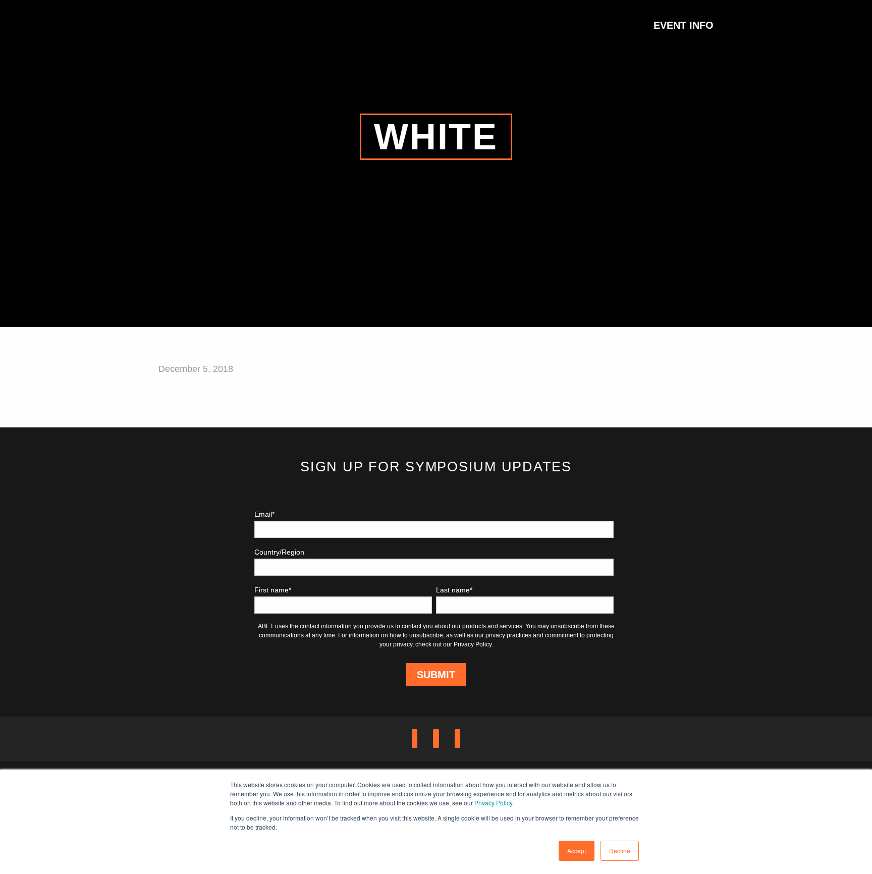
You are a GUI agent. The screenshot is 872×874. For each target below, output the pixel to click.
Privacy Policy (493, 802)
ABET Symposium (184, 25)
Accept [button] (576, 850)
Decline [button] (619, 850)
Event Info (683, 25)
